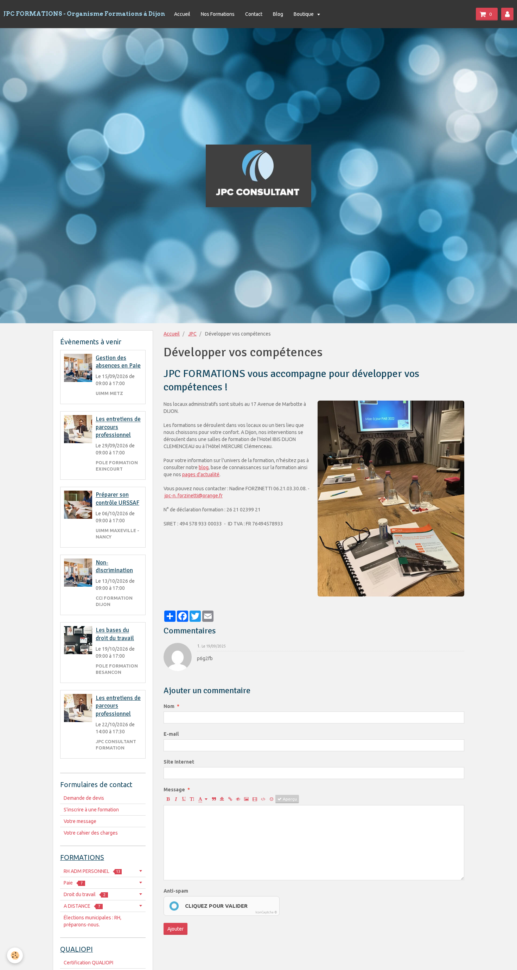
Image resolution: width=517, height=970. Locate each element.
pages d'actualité (200, 474)
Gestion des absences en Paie (118, 361)
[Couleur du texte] (203, 799)
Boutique (304, 14)
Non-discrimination (114, 566)
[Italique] (176, 799)
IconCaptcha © (266, 912)
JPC (192, 334)
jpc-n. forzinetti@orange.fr (194, 495)
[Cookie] (15, 955)
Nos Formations (218, 14)
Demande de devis (84, 798)
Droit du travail (85, 894)
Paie (73, 883)
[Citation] (214, 799)
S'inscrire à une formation (91, 809)
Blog (278, 14)
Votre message (80, 821)
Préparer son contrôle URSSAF (117, 498)
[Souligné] (184, 799)
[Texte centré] (222, 799)
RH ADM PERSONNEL (92, 871)
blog (204, 467)
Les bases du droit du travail (115, 634)
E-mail (171, 734)
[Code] (263, 799)
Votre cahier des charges (91, 833)
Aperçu (289, 799)
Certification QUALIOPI (88, 962)
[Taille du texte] (192, 799)
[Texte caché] (238, 799)
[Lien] (230, 799)
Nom (169, 706)
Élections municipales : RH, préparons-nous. (92, 921)
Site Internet (179, 762)
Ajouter (175, 929)
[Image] (246, 799)
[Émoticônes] (271, 799)
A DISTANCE (82, 906)
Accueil (182, 14)
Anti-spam (176, 891)
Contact (253, 14)
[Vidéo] (254, 799)
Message (174, 789)
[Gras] (168, 799)
